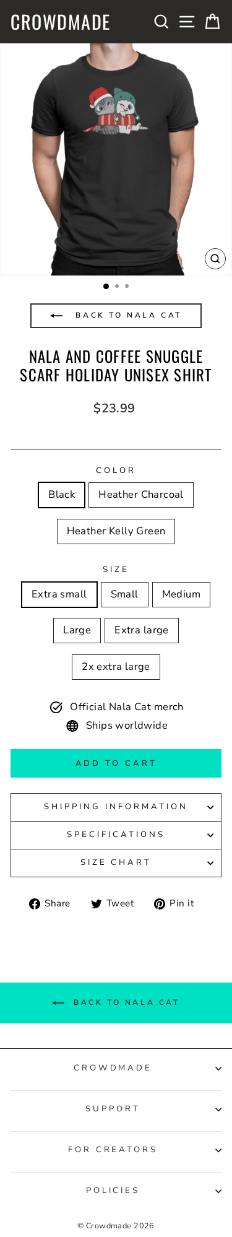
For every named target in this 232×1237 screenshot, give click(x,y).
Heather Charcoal (141, 494)
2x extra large (116, 666)
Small (125, 594)
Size (116, 569)
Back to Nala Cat (127, 315)
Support (112, 1108)
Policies (113, 1190)
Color (116, 470)
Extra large (141, 630)
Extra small (59, 594)
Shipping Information (116, 806)
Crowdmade (61, 22)
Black (61, 494)
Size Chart (116, 862)
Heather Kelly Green (116, 531)
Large (77, 630)
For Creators (113, 1149)
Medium (181, 594)
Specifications (116, 834)
